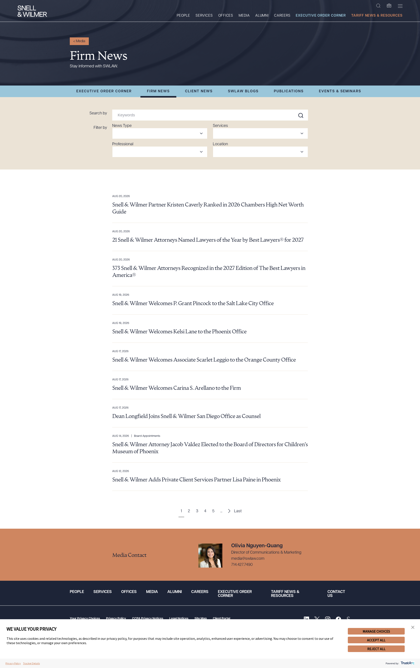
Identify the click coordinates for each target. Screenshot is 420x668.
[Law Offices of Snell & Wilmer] (32, 11)
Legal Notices (178, 618)
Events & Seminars (340, 91)
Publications (289, 91)
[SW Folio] (389, 6)
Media (244, 15)
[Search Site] (378, 6)
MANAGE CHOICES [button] (376, 631)
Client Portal (221, 618)
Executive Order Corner (321, 15)
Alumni (262, 15)
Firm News (158, 91)
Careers (282, 15)
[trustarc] (407, 663)
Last (238, 511)
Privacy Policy (116, 618)
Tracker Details (31, 663)
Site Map (200, 618)
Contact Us (336, 594)
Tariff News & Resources (376, 15)
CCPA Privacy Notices (147, 618)
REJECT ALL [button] (376, 649)
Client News (199, 91)
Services (204, 15)
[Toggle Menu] (400, 6)
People (183, 15)
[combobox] (159, 133)
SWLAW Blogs (243, 91)
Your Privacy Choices (85, 618)
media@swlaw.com (247, 559)
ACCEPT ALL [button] (376, 640)
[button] (412, 627)
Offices (225, 15)
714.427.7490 (242, 565)
